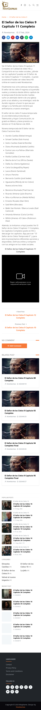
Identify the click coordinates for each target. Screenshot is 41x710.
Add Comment (15, 346)
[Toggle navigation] (37, 5)
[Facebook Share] (3, 37)
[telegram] (8, 687)
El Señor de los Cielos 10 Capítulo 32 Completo (22, 637)
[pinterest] (21, 687)
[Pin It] (13, 37)
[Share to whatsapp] (26, 37)
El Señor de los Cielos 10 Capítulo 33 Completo (22, 625)
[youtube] (26, 687)
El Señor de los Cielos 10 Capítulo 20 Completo (22, 539)
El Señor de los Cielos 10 (21, 501)
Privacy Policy (11, 668)
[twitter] (8, 691)
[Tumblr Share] (22, 37)
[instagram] (25, 5)
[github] (17, 691)
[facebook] (21, 5)
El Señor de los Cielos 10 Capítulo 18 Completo (22, 551)
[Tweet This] (8, 37)
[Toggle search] (34, 5)
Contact (9, 664)
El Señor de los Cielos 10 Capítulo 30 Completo (22, 516)
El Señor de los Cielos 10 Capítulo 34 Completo (22, 614)
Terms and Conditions (14, 671)
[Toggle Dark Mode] (30, 5)
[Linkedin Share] (17, 37)
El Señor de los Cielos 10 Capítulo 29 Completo (22, 505)
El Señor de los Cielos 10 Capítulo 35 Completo (22, 603)
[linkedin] (17, 687)
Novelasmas (20, 707)
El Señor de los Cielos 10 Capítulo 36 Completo (22, 591)
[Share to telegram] (31, 37)
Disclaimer (10, 674)
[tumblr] (12, 687)
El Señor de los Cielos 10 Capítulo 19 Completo (22, 528)
